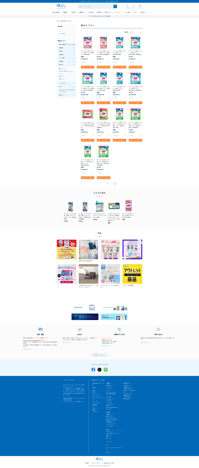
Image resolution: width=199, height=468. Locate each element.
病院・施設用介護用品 (111, 393)
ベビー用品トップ (110, 399)
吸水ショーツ (62, 79)
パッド (107, 390)
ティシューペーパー (96, 394)
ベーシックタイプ (110, 424)
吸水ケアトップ (62, 68)
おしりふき (108, 409)
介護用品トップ (109, 385)
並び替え (126, 32)
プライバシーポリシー (96, 463)
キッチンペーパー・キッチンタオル (98, 398)
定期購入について (127, 395)
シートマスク (116, 12)
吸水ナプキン (62, 73)
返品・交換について (128, 393)
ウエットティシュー (96, 403)
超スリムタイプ (109, 416)
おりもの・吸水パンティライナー (66, 71)
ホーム (58, 20)
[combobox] (97, 6)
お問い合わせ (126, 399)
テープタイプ (109, 388)
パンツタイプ (109, 387)
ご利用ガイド (126, 385)
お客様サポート (127, 383)
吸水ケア (107, 12)
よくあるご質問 (127, 397)
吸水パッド (61, 76)
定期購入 (65, 12)
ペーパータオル (95, 401)
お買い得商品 (55, 12)
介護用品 (81, 12)
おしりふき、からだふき (111, 392)
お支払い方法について (128, 388)
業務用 (93, 409)
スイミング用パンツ (110, 404)
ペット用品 (127, 12)
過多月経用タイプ (110, 421)
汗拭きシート (95, 408)
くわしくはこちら (26, 349)
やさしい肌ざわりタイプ (111, 418)
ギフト (135, 12)
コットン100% (62, 33)
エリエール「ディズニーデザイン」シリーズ (66, 90)
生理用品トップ (109, 414)
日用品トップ (95, 393)
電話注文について (127, 387)
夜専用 (107, 406)
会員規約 (87, 463)
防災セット (144, 12)
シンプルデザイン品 (110, 423)
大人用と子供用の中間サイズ (112, 407)
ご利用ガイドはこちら (99, 355)
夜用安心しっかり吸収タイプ (112, 419)
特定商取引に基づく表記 (109, 463)
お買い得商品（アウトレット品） (67, 44)
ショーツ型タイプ (110, 426)
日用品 (73, 12)
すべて (60, 31)
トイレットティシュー (97, 396)
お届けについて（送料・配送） (129, 391)
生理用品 (99, 12)
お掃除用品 (94, 404)
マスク (93, 406)
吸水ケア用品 (63, 20)
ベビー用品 (90, 12)
